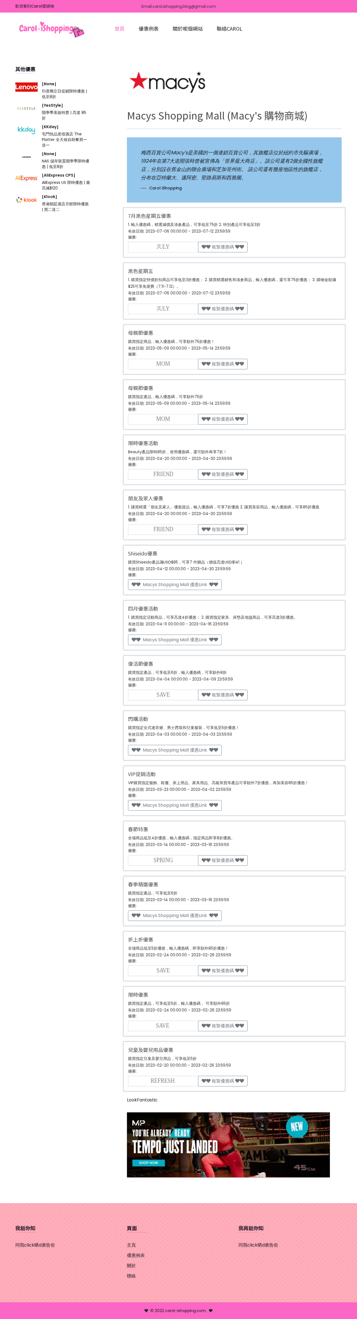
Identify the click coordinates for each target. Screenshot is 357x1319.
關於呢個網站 (188, 28)
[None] (49, 84)
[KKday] (50, 127)
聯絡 (131, 1276)
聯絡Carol (229, 28)
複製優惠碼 (223, 247)
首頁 (120, 28)
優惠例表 (149, 28)
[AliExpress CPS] (58, 175)
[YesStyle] (52, 105)
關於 (131, 1265)
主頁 (131, 1245)
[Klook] (49, 196)
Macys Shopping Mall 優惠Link (175, 584)
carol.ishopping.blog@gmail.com (184, 6)
